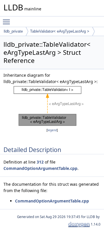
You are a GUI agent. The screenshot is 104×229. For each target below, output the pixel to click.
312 (40, 162)
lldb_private (13, 31)
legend (52, 130)
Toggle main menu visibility (7, 21)
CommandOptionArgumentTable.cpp (40, 168)
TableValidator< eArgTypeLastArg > (59, 31)
